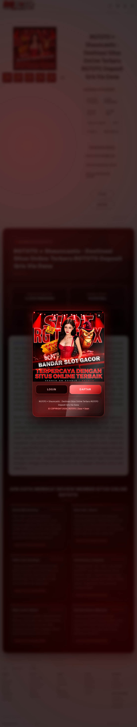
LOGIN (51, 389)
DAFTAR (85, 389)
